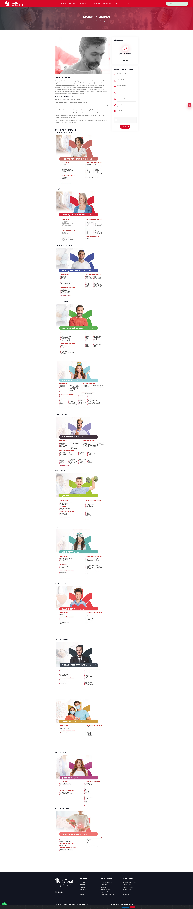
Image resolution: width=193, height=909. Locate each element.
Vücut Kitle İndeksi (128, 887)
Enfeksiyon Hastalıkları (125, 54)
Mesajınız (119, 110)
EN (128, 3)
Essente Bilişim (123, 904)
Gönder (124, 126)
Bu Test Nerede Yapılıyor (129, 882)
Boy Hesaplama (127, 889)
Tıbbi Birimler (72, 3)
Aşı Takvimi (126, 892)
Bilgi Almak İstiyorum (106, 892)
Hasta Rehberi (107, 3)
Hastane (119, 92)
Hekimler (82, 892)
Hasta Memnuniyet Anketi (108, 894)
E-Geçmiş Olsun (105, 889)
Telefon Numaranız (121, 85)
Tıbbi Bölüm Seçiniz (121, 98)
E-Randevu (104, 884)
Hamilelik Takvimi (127, 884)
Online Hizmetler (95, 3)
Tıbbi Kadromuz (83, 3)
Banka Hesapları (127, 894)
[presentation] (124, 60)
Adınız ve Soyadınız (121, 73)
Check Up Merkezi (104, 21)
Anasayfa (86, 21)
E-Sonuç (103, 887)
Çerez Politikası (125, 907)
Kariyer (117, 3)
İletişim (123, 3)
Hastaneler (83, 887)
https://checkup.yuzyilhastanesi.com (65, 96)
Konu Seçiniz (120, 104)
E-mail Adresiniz (121, 79)
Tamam (133, 907)
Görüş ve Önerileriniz (106, 882)
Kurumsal (63, 3)
